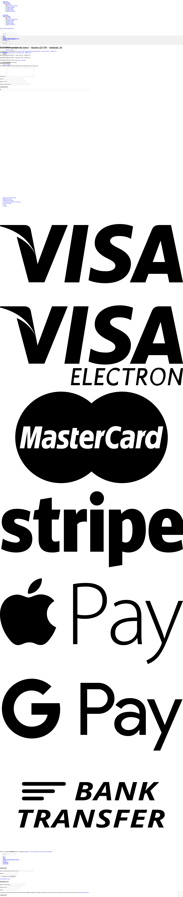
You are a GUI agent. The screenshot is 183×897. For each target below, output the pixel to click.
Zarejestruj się (3, 895)
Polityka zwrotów (7, 199)
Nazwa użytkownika (5, 884)
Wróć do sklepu (10, 50)
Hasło (2, 873)
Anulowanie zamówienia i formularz (12, 201)
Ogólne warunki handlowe (9, 197)
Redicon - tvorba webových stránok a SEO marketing (38, 851)
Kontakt (5, 40)
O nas (4, 204)
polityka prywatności (83, 892)
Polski (4, 3)
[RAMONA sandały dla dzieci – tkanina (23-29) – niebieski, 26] (15, 52)
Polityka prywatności (8, 200)
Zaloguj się (13, 876)
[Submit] (3, 35)
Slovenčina (15, 5)
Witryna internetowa (5, 84)
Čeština (9, 4)
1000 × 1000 (21, 51)
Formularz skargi (7, 203)
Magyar (13, 7)
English (12, 10)
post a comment (22, 60)
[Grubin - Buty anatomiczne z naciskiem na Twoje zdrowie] (7, 28)
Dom (4, 36)
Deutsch (13, 11)
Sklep (4, 37)
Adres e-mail (3, 81)
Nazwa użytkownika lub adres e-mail (9, 871)
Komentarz (3, 76)
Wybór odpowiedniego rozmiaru (11, 38)
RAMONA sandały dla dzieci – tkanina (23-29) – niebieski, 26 (41, 51)
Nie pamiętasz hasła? (5, 878)
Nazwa (2, 79)
